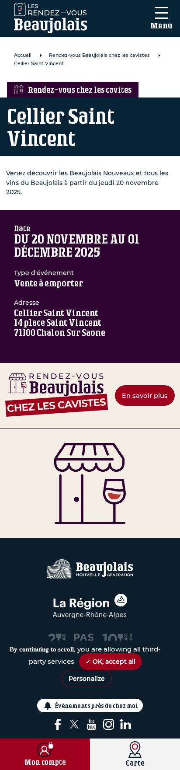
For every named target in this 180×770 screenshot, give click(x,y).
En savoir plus (145, 395)
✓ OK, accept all (110, 661)
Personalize (87, 679)
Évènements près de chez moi (96, 705)
